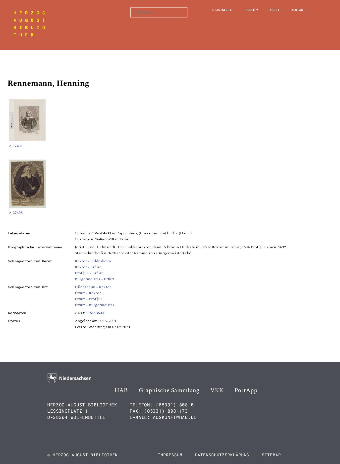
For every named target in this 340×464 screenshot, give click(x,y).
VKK (216, 390)
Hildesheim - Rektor (93, 287)
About (275, 10)
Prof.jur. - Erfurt (89, 273)
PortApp (245, 390)
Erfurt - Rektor (88, 293)
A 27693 (16, 213)
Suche (250, 10)
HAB (121, 390)
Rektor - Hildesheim (93, 261)
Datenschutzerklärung (222, 454)
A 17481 (16, 146)
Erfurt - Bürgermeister (94, 305)
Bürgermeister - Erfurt (94, 279)
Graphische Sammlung (169, 390)
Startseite (222, 10)
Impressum (170, 454)
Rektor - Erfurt (88, 267)
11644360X (95, 313)
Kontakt (298, 10)
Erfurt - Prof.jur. (89, 299)
